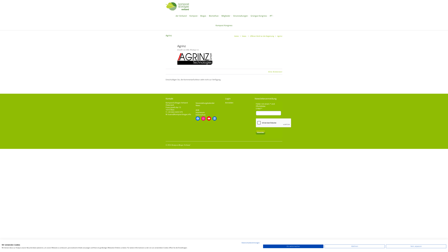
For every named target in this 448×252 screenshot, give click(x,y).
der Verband (181, 16)
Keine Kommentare (275, 71)
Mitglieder (225, 16)
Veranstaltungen (240, 16)
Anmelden (229, 103)
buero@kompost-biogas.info (179, 114)
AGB (197, 110)
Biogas (203, 16)
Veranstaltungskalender (205, 103)
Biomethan (214, 16)
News (244, 36)
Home (236, 36)
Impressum (200, 112)
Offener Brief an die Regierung (262, 36)
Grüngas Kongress (259, 16)
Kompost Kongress (224, 25)
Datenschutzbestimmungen (251, 243)
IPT (271, 16)
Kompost (193, 16)
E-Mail (259, 108)
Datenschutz (201, 115)
